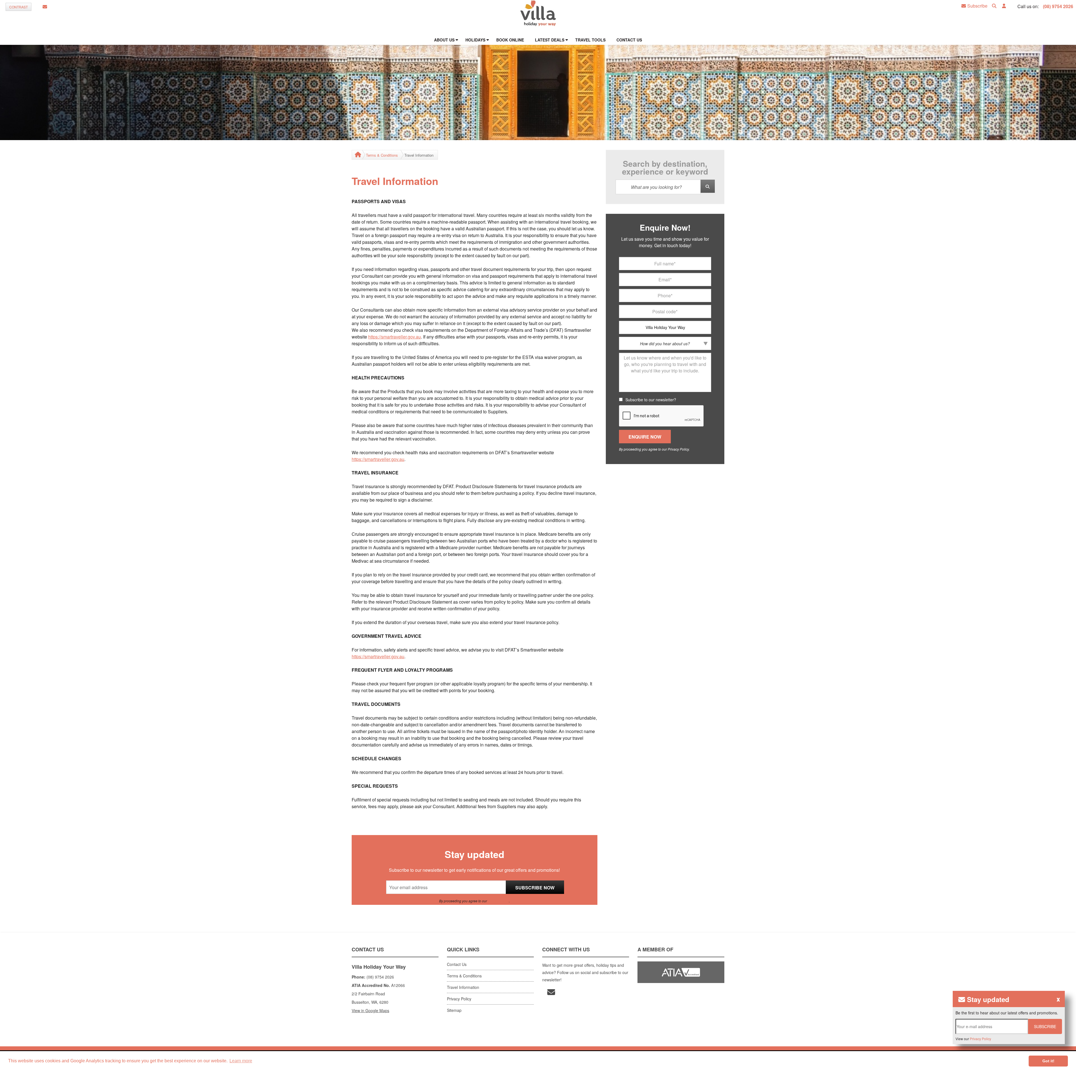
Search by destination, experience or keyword (665, 167)
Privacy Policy (498, 900)
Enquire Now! (665, 227)
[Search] (994, 6)
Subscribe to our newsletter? (650, 399)
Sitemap (454, 1010)
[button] (1004, 6)
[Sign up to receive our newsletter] (45, 7)
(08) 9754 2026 (1058, 6)
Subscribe (977, 6)
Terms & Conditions (382, 155)
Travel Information (463, 987)
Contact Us (457, 964)
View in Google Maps (370, 1010)
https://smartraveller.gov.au (394, 336)
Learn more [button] (240, 1060)
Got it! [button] (1048, 1061)
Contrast (18, 6)
